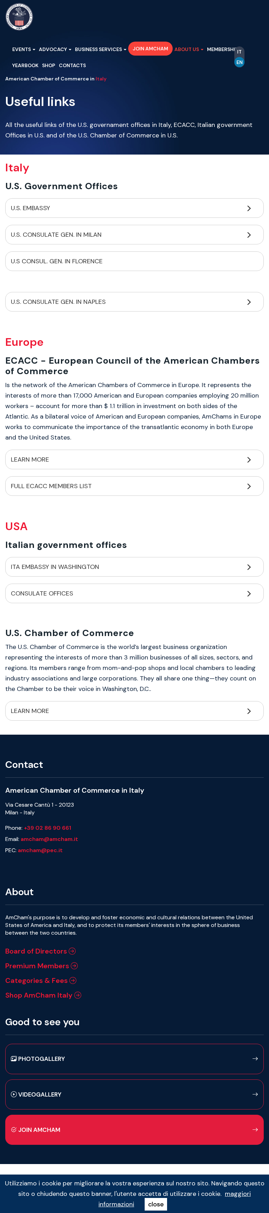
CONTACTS (72, 65)
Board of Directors (37, 951)
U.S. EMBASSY (31, 208)
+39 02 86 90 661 (47, 828)
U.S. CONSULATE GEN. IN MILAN (57, 234)
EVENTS (22, 49)
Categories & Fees (37, 980)
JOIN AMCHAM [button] (150, 48)
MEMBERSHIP (223, 49)
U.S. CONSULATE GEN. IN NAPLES (59, 302)
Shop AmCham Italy (39, 995)
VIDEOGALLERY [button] (39, 1094)
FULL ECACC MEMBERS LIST (52, 486)
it (239, 52)
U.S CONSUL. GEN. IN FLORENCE (57, 261)
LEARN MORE (31, 459)
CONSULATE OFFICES (43, 593)
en (239, 62)
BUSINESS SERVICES (99, 49)
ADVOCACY (53, 49)
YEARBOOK (25, 65)
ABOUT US (187, 49)
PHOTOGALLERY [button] (41, 1059)
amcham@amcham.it (49, 839)
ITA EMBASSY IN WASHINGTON (55, 567)
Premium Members (38, 965)
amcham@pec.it (40, 850)
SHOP (48, 65)
